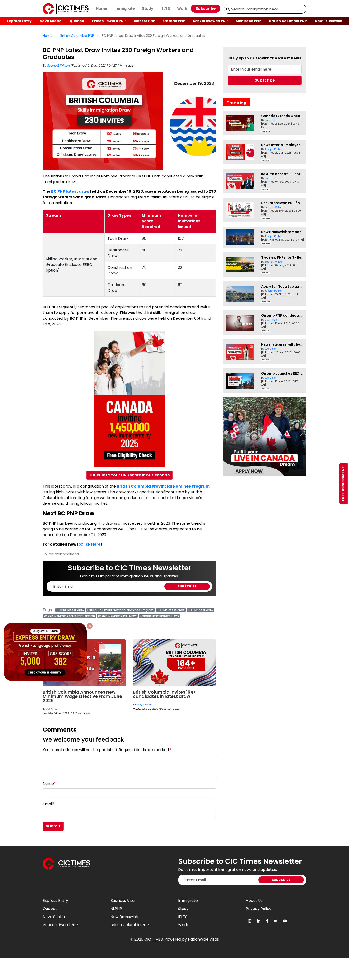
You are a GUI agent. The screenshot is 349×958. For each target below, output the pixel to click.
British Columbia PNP (288, 21)
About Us (254, 900)
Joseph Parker (144, 704)
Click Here (90, 544)
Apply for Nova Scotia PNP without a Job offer (301, 286)
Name (49, 783)
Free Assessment (343, 483)
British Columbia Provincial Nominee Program (163, 486)
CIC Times (51, 708)
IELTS (165, 8)
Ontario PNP (174, 21)
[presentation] (207, 663)
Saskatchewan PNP (210, 21)
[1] (228, 9)
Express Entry (19, 21)
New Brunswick (328, 21)
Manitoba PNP (248, 21)
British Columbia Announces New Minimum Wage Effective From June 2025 (82, 696)
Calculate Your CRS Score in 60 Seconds (130, 475)
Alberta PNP (144, 21)
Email (49, 804)
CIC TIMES (153, 939)
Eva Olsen (271, 120)
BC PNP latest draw (70, 191)
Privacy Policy (258, 908)
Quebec (77, 21)
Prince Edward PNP (109, 21)
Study (147, 8)
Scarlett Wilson (59, 66)
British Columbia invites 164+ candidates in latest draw (164, 694)
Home (101, 8)
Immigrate (124, 8)
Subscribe (206, 8)
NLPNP (116, 908)
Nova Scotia (50, 21)
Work (182, 8)
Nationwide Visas (203, 939)
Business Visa (122, 900)
